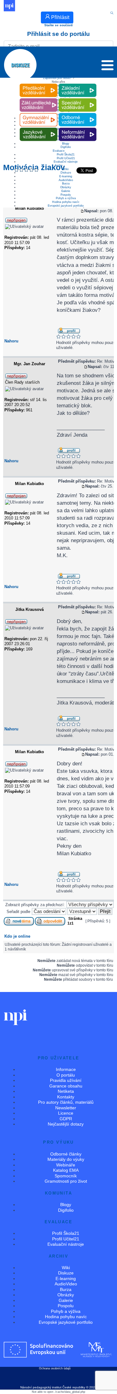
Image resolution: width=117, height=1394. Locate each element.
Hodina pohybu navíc (66, 202)
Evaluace (59, 150)
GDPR (66, 1118)
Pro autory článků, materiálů (66, 1102)
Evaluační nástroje (66, 161)
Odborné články (65, 1153)
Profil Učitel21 (66, 158)
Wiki (66, 1267)
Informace (66, 1069)
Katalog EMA (66, 1170)
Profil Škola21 (66, 154)
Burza (66, 183)
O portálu (65, 1074)
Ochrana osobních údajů (55, 1368)
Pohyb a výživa (66, 198)
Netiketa (66, 1091)
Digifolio (66, 147)
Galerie (65, 191)
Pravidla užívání (65, 1080)
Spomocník (66, 1175)
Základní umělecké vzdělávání (38, 98)
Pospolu (66, 194)
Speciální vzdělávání (77, 98)
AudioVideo (66, 180)
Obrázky (65, 187)
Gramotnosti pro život (66, 1181)
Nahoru (11, 341)
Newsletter (65, 1107)
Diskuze (66, 172)
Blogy (65, 1204)
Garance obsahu (65, 1085)
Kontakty (65, 1096)
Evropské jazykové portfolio (66, 205)
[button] (107, 66)
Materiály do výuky (65, 1159)
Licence (65, 1113)
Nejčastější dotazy (66, 1124)
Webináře (65, 1164)
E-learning (65, 176)
